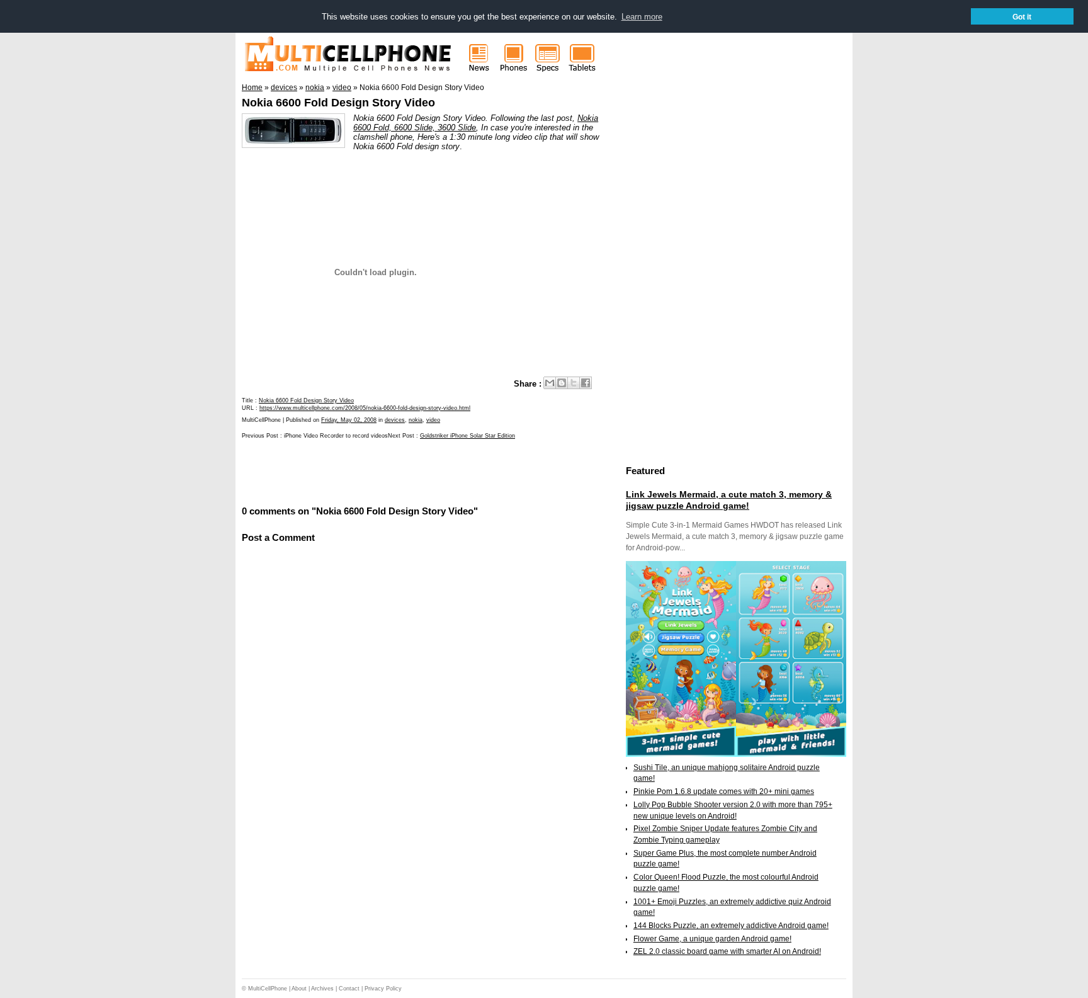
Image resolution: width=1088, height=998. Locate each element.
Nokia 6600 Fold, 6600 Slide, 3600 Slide (475, 122)
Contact (349, 988)
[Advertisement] (389, 471)
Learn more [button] (641, 16)
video (433, 420)
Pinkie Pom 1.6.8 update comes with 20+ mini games (723, 791)
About (299, 988)
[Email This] (549, 383)
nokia (415, 420)
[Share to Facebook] (585, 383)
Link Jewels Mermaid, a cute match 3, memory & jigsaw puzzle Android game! (729, 500)
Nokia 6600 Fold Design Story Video (338, 102)
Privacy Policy (383, 988)
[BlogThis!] (561, 383)
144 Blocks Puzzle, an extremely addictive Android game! (731, 925)
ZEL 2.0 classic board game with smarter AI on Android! (727, 951)
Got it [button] (1021, 17)
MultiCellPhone (267, 988)
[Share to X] (573, 383)
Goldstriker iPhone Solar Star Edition (467, 436)
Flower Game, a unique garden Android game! (712, 938)
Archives (322, 988)
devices (395, 420)
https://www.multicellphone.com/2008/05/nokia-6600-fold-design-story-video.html (364, 408)
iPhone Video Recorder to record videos (336, 436)
